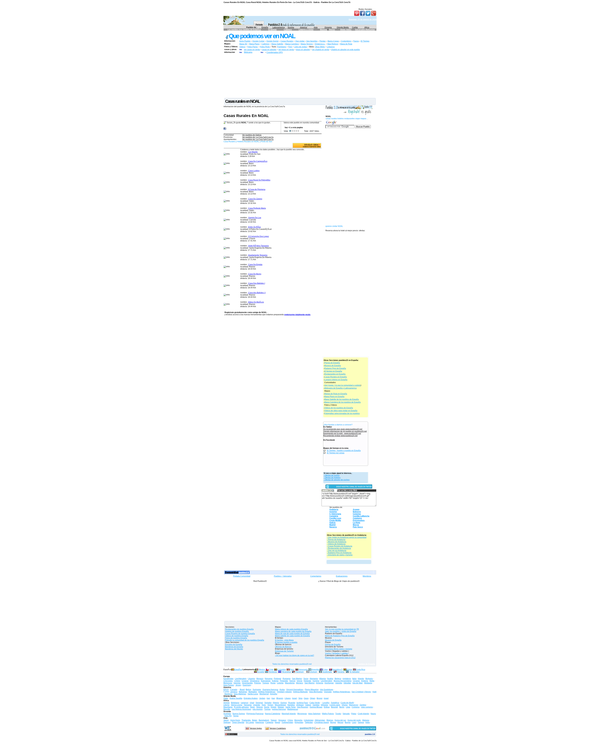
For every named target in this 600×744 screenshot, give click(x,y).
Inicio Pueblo (244, 41)
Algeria (276, 703)
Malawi (281, 707)
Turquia (265, 683)
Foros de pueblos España (236, 638)
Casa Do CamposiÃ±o (257, 161)
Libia (348, 707)
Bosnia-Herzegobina (342, 681)
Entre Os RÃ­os (254, 227)
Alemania (314, 679)
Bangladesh (264, 720)
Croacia (245, 681)
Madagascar (292, 709)
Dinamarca (254, 681)
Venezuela (303, 669)
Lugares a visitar (306, 29)
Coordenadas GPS (275, 52)
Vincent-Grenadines (294, 689)
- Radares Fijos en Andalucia (339, 553)
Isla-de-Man (357, 683)
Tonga (235, 716)
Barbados (253, 692)
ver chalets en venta (320, 49)
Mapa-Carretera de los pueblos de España (342, 402)
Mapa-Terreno (307, 44)
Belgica (338, 679)
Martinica (228, 694)
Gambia (316, 705)
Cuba (325, 669)
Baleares (357, 512)
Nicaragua (286, 672)
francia (292, 681)
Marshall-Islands (289, 714)
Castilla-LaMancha (361, 516)
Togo (264, 705)
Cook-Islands (363, 714)
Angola (226, 703)
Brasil (242, 689)
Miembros (367, 576)
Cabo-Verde (315, 703)
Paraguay (299, 672)
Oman (312, 698)
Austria (330, 679)
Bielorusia (227, 683)
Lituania (251, 679)
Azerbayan (329, 683)
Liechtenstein (240, 679)
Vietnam (226, 722)
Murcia (356, 525)
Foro (290, 47)
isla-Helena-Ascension (241, 709)
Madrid (332, 525)
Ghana (345, 705)
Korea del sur (340, 720)
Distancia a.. (320, 44)
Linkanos (331, 47)
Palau (353, 714)
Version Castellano (278, 728)
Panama (340, 672)
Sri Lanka (250, 722)
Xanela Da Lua (254, 218)
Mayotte (226, 709)
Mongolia (298, 720)
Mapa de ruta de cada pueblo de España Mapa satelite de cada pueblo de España (292, 634)
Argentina (316, 669)
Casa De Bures (254, 274)
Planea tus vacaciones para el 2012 (340, 658)
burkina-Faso (302, 703)
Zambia (363, 705)
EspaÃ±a (238, 669)
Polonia (257, 683)
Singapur (282, 720)
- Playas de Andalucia (336, 539)
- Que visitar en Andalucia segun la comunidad (346, 537)
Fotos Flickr (265, 47)
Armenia (319, 683)
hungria (316, 681)
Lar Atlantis (253, 152)
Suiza (305, 679)
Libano (288, 698)
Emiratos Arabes (251, 698)
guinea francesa (279, 709)
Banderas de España (234, 647)
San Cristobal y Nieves (361, 692)
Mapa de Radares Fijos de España (340, 636)
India (367, 722)
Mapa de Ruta (346, 44)
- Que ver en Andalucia (336, 550)
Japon (226, 720)
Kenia (266, 707)
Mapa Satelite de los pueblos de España (341, 399)
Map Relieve (332, 44)
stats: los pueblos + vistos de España (340, 631)
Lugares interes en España (335, 380)
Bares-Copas (333, 41)
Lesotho (325, 703)
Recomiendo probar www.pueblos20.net (340, 436)
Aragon (356, 509)
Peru (292, 669)
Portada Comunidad (241, 576)
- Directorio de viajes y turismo (339, 555)
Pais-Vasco (358, 527)
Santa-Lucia (253, 694)
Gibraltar (347, 683)
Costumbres (346, 41)
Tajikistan (309, 722)
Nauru (373, 714)
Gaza (306, 698)
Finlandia (284, 681)
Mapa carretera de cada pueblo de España (293, 631)
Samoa (361, 722)
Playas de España (332, 363)
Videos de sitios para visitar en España (340, 411)
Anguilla (273, 694)
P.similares (281, 47)
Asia (316, 27)
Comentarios (315, 576)
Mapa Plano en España (334, 396)
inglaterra (347, 679)
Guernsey (247, 685)
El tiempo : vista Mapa (284, 640)
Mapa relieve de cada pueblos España (291, 629)
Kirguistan (299, 722)
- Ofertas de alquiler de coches (337, 480)
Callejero (288, 29)
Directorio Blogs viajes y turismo (338, 649)
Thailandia (246, 720)
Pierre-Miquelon (312, 689)
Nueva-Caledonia (272, 714)
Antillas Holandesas (266, 692)
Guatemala (327, 672)
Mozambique (280, 705)
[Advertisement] (300, 75)
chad (252, 703)
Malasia (365, 720)
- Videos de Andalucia (336, 544)
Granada (328, 692)
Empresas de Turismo (284, 651)
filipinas (330, 720)
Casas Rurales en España (335, 377)
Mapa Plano (254, 44)
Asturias (333, 512)
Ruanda (291, 703)
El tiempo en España (333, 371)
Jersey (238, 685)
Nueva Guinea (238, 714)
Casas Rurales (287, 41)
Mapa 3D (243, 44)
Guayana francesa (270, 689)
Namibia (291, 705)
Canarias (357, 514)
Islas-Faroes (228, 685)
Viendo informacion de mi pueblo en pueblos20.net (345, 431)
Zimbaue (300, 705)
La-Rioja (356, 523)
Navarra (333, 527)
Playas (332, 29)
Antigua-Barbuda (300, 692)
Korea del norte (354, 720)
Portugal (277, 679)
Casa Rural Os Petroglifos (259, 180)
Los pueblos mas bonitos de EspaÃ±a (244, 29)
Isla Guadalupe (326, 689)
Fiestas (323, 41)
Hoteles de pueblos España (237, 631)
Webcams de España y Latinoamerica (340, 388)
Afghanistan (320, 720)
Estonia (275, 681)
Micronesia (302, 714)
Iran (268, 698)
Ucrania (356, 681)
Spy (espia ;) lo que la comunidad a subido (342, 385)
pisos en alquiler (303, 49)
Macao (340, 722)
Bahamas (243, 692)
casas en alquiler (269, 49)
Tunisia (267, 709)
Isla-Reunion (302, 707)
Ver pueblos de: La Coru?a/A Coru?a (257, 137)
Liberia (226, 705)
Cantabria (333, 516)
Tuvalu (338, 714)
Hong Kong (235, 720)
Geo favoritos (312, 41)
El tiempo (272, 29)
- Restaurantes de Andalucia (339, 548)
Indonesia (259, 722)
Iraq (273, 698)
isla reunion (258, 709)
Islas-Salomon (314, 714)
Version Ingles (256, 728)
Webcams (248, 52)
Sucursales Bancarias (365, 29)
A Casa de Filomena (256, 189)
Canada (233, 689)
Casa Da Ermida (255, 264)
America (303, 27)
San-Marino (310, 683)
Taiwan (274, 720)
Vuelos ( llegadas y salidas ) (337, 653)
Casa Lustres (254, 171)
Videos (242, 47)
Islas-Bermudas (315, 692)
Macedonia (290, 683)
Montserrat (264, 694)
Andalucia (333, 509)
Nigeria (259, 707)
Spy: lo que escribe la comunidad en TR (342, 629)
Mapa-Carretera (292, 44)
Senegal (259, 703)
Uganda (256, 705)
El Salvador (355, 672)
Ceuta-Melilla (335, 520)
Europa (291, 27)
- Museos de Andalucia (336, 542)
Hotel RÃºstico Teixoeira (258, 246)
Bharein (279, 698)
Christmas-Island (321, 722)
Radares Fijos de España (335, 368)
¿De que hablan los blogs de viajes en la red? (294, 655)
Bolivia (349, 669)
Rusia (272, 683)
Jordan (262, 698)
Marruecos (353, 705)
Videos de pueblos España (236, 636)
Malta (372, 681)
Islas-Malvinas (240, 694)
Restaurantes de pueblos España (239, 629)
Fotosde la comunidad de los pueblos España (244, 640)
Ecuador (261, 672)
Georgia (237, 683)
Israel (294, 698)
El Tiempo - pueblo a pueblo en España (344, 450)
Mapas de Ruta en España (335, 394)
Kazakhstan (228, 679)
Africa (366, 27)
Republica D (337, 669)
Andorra (364, 681)
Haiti (374, 692)
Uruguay (313, 672)
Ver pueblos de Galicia (251, 135)
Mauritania (227, 707)
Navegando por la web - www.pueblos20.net (342, 433)
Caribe (355, 27)
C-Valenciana (335, 514)
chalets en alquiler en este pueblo (345, 49)
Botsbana (235, 703)
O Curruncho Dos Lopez (258, 236)
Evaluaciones (342, 576)
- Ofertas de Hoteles (332, 477)
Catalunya (357, 518)
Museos (324, 29)
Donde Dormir (273, 41)
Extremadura (359, 520)
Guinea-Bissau (316, 707)
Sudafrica (335, 703)
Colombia (282, 669)
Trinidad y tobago (284, 692)
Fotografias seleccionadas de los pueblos (342, 413)
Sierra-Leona (236, 705)
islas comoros (367, 707)
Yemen (270, 705)
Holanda (307, 681)
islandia (338, 683)
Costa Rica (360, 669)
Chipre (237, 681)
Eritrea (327, 707)
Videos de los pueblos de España (338, 408)
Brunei (319, 698)
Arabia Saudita (236, 698)
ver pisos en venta (286, 49)
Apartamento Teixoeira (257, 255)
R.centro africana (241, 707)
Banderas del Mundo (234, 649)
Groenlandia (247, 683)
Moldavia (368, 683)
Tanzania (248, 705)
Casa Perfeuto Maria (257, 208)
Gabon (308, 705)
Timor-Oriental (238, 722)
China (290, 720)
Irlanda (361, 679)
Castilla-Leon (335, 518)
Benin (341, 707)
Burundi (334, 707)
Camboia (269, 722)
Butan (254, 720)
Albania (322, 679)
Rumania (286, 679)
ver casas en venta (252, 49)
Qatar (225, 698)
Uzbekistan (308, 720)
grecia (299, 681)
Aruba (282, 689)
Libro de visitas (300, 47)
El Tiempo (365, 41)
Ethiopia (324, 705)
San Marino (297, 679)
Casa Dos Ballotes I (256, 283)
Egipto (273, 707)
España (265, 27)
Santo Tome (290, 707)
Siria (300, 698)
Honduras (273, 672)
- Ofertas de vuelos (332, 475)
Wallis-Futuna (328, 714)
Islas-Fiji (228, 716)
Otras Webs (320, 47)
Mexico (262, 669)
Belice (248, 689)
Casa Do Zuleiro (255, 199)
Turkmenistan (287, 722)
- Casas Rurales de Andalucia (339, 546)
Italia (354, 679)
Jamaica (233, 692)
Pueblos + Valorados (283, 576)
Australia (227, 714)
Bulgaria (369, 679)
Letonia (280, 683)
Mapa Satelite (277, 44)
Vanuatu (346, 714)
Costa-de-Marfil (347, 703)
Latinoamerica (278, 27)
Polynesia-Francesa (254, 714)
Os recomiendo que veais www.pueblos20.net (342, 429)
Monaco (259, 679)
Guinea (283, 703)
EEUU (226, 689)
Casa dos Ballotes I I (257, 293)
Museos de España (332, 365)
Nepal (277, 722)
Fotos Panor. (252, 47)
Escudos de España (233, 644)
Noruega (268, 679)
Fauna (356, 41)
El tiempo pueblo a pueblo (286, 642)
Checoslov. (228, 681)
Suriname (257, 689)
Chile (271, 669)
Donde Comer (258, 41)
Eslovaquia (265, 681)
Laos (354, 722)
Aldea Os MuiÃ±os (256, 302)
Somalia (267, 703)
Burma (333, 722)
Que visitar (300, 41)
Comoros (356, 707)
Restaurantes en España (334, 374)
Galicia (332, 523)
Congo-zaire (335, 705)
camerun (244, 703)
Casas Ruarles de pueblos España (240, 633)
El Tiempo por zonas (335, 453)
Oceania (328, 27)
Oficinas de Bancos (283, 647)
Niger (252, 707)
